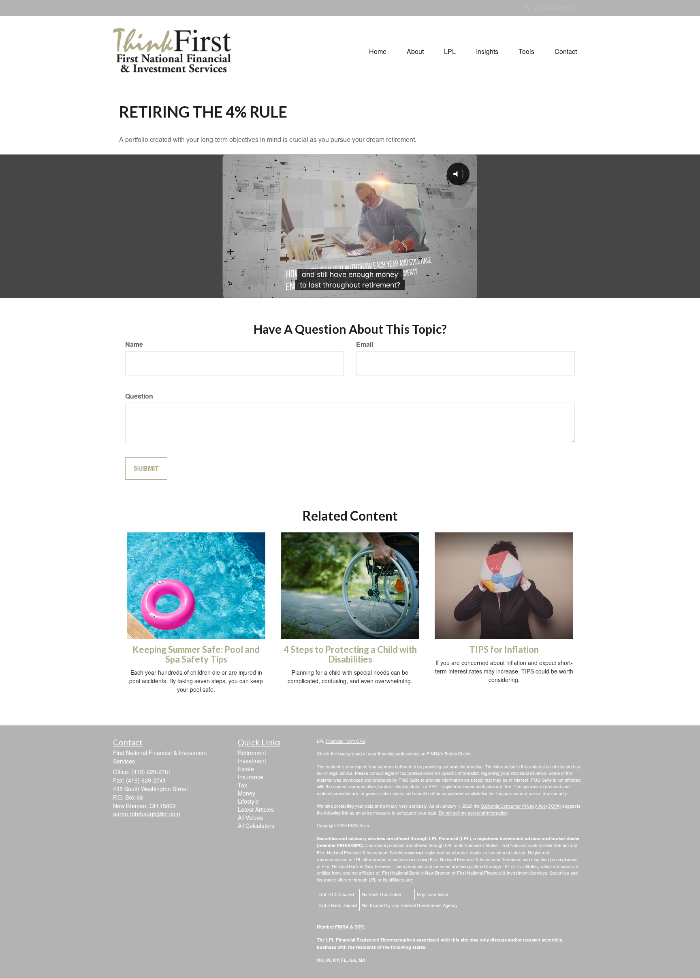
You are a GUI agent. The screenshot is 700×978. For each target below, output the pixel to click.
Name (134, 344)
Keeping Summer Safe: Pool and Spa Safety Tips (196, 654)
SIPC (359, 927)
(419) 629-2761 (555, 8)
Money (246, 793)
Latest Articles (256, 809)
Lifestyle (248, 801)
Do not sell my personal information (473, 812)
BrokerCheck (457, 753)
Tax (242, 785)
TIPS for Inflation (504, 649)
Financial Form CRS (345, 741)
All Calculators (256, 825)
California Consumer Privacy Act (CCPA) (521, 805)
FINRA (342, 927)
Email (364, 344)
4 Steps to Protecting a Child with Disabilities (350, 654)
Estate (246, 769)
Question (139, 396)
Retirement (252, 753)
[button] (415, 51)
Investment (252, 761)
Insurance (250, 777)
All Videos (250, 817)
